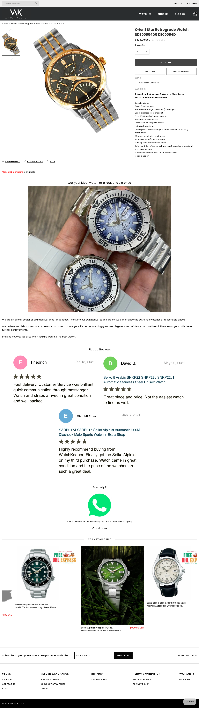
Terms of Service (142, 679)
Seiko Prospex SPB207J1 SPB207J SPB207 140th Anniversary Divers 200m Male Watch (22, 606)
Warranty (184, 679)
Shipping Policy (99, 679)
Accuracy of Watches (53, 684)
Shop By (163, 14)
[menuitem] (145, 14)
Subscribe (123, 655)
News (5, 688)
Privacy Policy (141, 684)
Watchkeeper (17, 703)
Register (191, 3)
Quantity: (140, 45)
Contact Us (8, 684)
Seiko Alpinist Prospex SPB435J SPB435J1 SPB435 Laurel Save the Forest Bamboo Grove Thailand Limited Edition (89, 629)
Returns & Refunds (51, 679)
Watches (145, 14)
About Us (7, 679)
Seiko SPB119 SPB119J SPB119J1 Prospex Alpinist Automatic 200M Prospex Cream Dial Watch (153, 604)
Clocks (180, 14)
